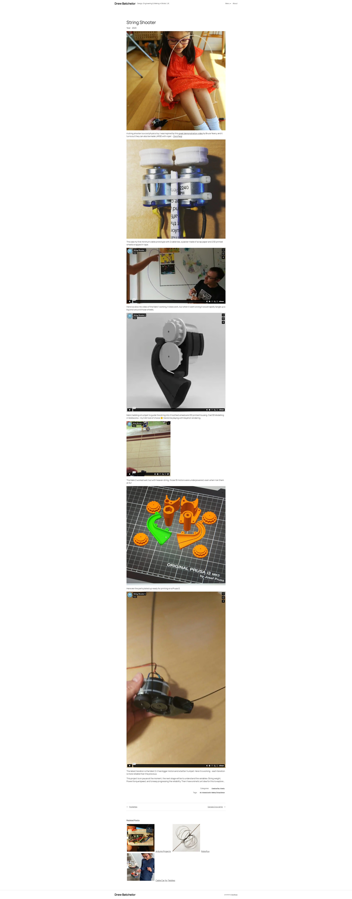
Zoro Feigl (177, 136)
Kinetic (222, 788)
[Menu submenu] (230, 3)
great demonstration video (191, 133)
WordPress (234, 895)
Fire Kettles (133, 807)
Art (201, 792)
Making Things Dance (218, 792)
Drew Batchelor (125, 3)
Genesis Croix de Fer (215, 807)
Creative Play (216, 788)
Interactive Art (206, 792)
